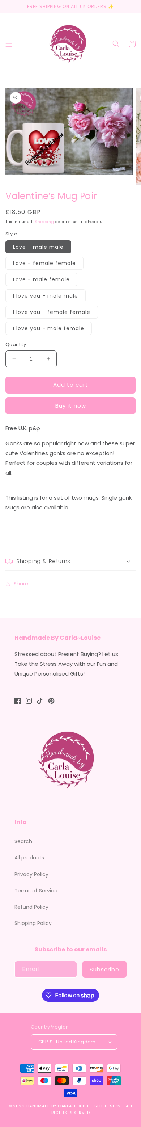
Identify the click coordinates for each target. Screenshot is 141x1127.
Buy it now (70, 405)
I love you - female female (51, 312)
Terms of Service (35, 890)
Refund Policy (31, 907)
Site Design (107, 1106)
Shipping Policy (33, 923)
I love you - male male (45, 295)
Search (23, 841)
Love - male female (41, 279)
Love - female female (44, 263)
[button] (9, 44)
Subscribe (104, 969)
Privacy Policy (31, 874)
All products (29, 857)
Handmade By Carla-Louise (58, 1106)
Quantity (15, 344)
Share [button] (21, 583)
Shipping (44, 221)
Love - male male (38, 247)
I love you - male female (48, 328)
